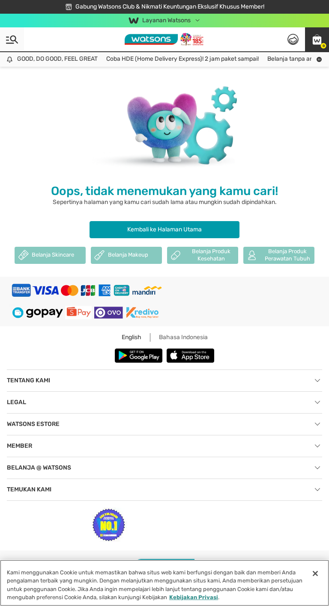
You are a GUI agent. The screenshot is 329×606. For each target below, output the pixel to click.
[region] (164, 583)
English (131, 337)
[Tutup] (315, 573)
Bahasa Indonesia (183, 337)
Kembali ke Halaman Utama (164, 229)
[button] (317, 39)
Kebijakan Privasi (193, 597)
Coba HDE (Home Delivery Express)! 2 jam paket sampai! (179, 58)
